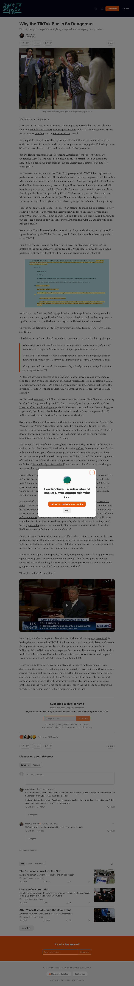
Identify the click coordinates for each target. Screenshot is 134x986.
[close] (92, 472)
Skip (67, 510)
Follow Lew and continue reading (67, 504)
